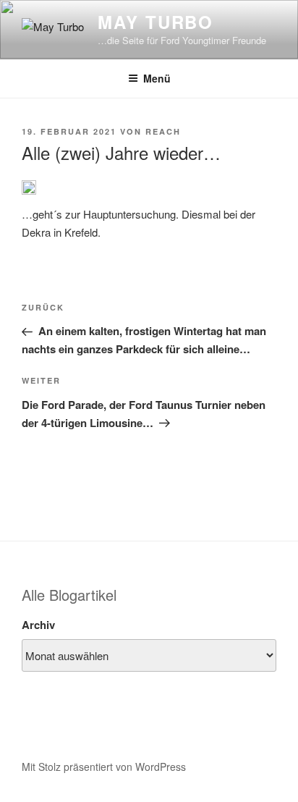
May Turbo (155, 21)
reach (163, 131)
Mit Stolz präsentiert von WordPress (104, 766)
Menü (157, 78)
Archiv (38, 625)
